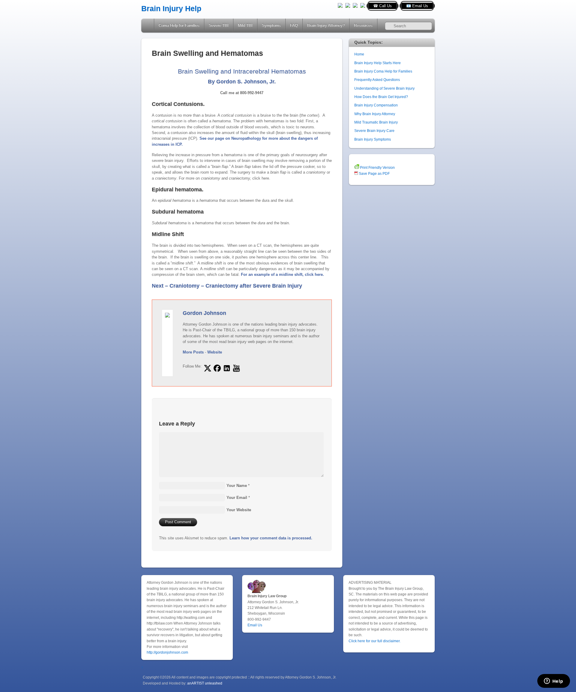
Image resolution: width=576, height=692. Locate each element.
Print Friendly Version (377, 167)
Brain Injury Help (171, 8)
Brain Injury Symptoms (372, 139)
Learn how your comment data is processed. (271, 538)
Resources (363, 25)
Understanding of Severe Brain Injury (384, 88)
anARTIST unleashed (204, 683)
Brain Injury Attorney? (326, 25)
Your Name (236, 485)
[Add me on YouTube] (236, 368)
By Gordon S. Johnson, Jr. (242, 82)
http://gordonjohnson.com (167, 652)
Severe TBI (219, 25)
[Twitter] (340, 5)
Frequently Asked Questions (377, 80)
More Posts (193, 352)
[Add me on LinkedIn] (226, 368)
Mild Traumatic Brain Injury (376, 122)
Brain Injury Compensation (376, 105)
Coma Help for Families (179, 25)
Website (214, 352)
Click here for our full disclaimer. (374, 641)
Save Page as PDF (374, 173)
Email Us (255, 625)
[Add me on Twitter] (207, 368)
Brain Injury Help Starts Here (377, 63)
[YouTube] (355, 5)
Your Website (238, 510)
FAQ (294, 25)
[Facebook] (347, 5)
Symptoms (271, 25)
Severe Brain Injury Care (374, 131)
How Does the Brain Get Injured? (381, 97)
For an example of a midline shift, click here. (282, 274)
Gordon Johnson (204, 313)
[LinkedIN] (362, 5)
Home (148, 25)
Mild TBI (245, 25)
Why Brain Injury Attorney (374, 114)
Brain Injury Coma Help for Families (383, 71)
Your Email (236, 497)
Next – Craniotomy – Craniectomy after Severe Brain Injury (227, 286)
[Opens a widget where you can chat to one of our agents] (553, 681)
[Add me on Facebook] (217, 368)
